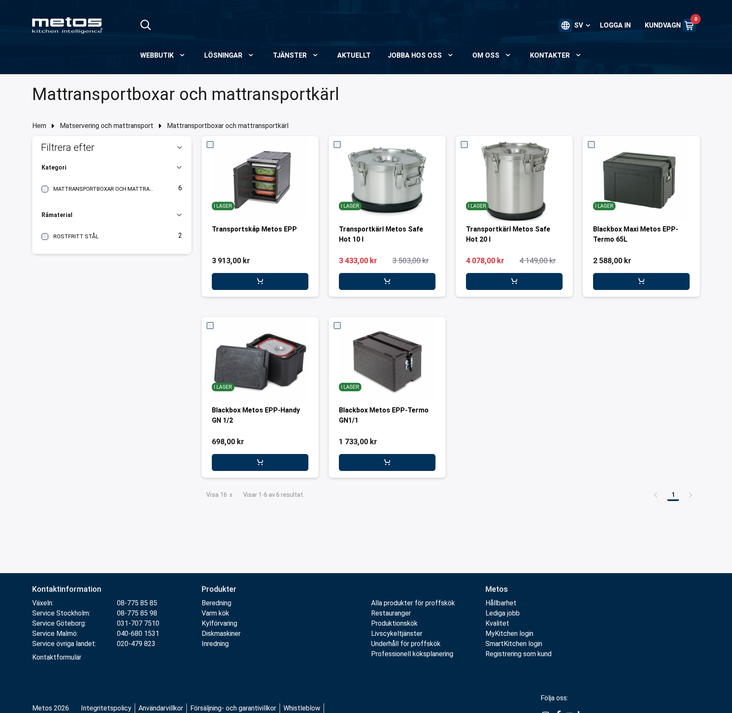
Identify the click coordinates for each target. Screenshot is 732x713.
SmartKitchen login (513, 644)
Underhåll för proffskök (406, 644)
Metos (496, 589)
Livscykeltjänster (396, 633)
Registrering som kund (518, 654)
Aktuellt (354, 55)
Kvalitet (497, 623)
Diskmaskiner (221, 633)
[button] (112, 147)
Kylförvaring (219, 623)
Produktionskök (394, 623)
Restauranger (391, 613)
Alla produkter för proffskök (413, 603)
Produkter (219, 589)
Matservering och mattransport (106, 126)
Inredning (215, 644)
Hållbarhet (500, 603)
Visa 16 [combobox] (216, 494)
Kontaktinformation (66, 589)
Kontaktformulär (56, 657)
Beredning (216, 603)
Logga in (615, 25)
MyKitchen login (509, 633)
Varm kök (215, 613)
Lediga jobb (502, 613)
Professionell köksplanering (412, 654)
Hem (39, 126)
